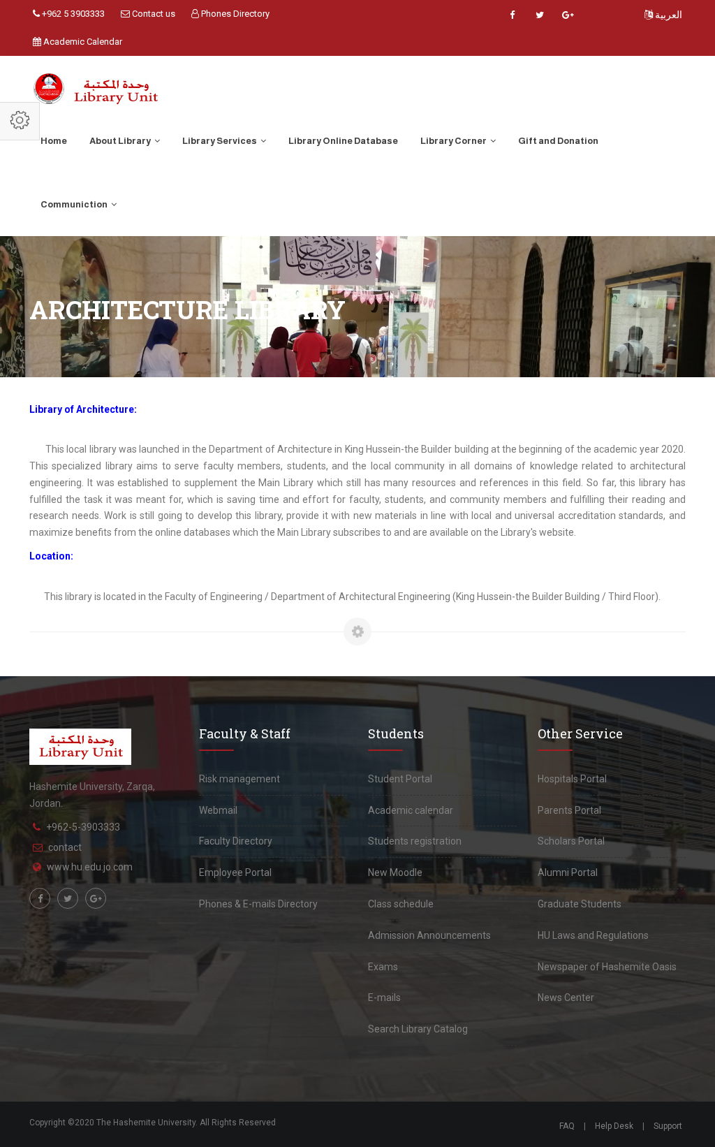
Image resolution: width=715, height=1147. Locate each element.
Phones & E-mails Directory (258, 903)
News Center (566, 997)
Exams (383, 966)
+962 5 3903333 (72, 13)
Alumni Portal (568, 872)
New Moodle (395, 872)
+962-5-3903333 (83, 827)
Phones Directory (234, 13)
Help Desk (614, 1126)
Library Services (220, 141)
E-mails (384, 997)
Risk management (239, 778)
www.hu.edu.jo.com (90, 866)
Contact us (152, 13)
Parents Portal (569, 810)
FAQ (567, 1126)
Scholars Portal (571, 841)
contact (65, 847)
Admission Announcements (429, 935)
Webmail (218, 810)
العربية (667, 14)
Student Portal (400, 778)
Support (668, 1126)
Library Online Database (343, 141)
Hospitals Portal (572, 778)
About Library (120, 141)
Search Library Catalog (418, 1029)
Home (53, 141)
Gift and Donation (558, 141)
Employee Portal (235, 872)
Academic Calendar (81, 41)
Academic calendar (410, 810)
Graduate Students (579, 903)
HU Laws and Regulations (593, 935)
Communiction (74, 204)
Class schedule (401, 903)
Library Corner (454, 141)
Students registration (415, 841)
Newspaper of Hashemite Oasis (607, 966)
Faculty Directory (235, 841)
